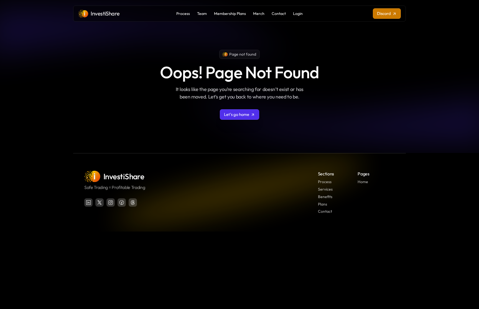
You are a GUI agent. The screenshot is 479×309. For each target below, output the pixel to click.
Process (325, 181)
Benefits (325, 196)
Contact (325, 211)
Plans (322, 204)
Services (325, 189)
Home (363, 181)
